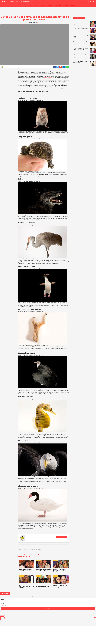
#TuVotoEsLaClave (14, 1)
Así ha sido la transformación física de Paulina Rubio (81, 23)
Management (58, 5)
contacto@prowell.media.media (41, 617)
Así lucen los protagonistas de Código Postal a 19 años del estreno (81, 43)
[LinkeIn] (64, 67)
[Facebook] (86, 1)
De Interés (73, 5)
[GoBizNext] (4, 3)
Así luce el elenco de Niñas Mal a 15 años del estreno (80, 62)
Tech (30, 5)
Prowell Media (42, 624)
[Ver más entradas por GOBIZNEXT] (22, 538)
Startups (36, 5)
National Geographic (48, 77)
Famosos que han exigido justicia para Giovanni (81, 36)
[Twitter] (90, 1)
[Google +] (60, 67)
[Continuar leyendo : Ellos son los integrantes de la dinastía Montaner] (43, 579)
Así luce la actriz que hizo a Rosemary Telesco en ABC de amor (81, 49)
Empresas (43, 5)
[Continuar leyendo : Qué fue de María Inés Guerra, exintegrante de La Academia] (26, 579)
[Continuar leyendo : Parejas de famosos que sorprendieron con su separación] (61, 579)
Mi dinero (66, 5)
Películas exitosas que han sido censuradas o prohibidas (79, 56)
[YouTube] (94, 1)
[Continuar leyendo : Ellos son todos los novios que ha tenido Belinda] (43, 564)
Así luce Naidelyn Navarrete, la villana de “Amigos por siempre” (81, 30)
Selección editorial (25, 1)
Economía (50, 5)
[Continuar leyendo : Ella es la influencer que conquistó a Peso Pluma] (26, 564)
